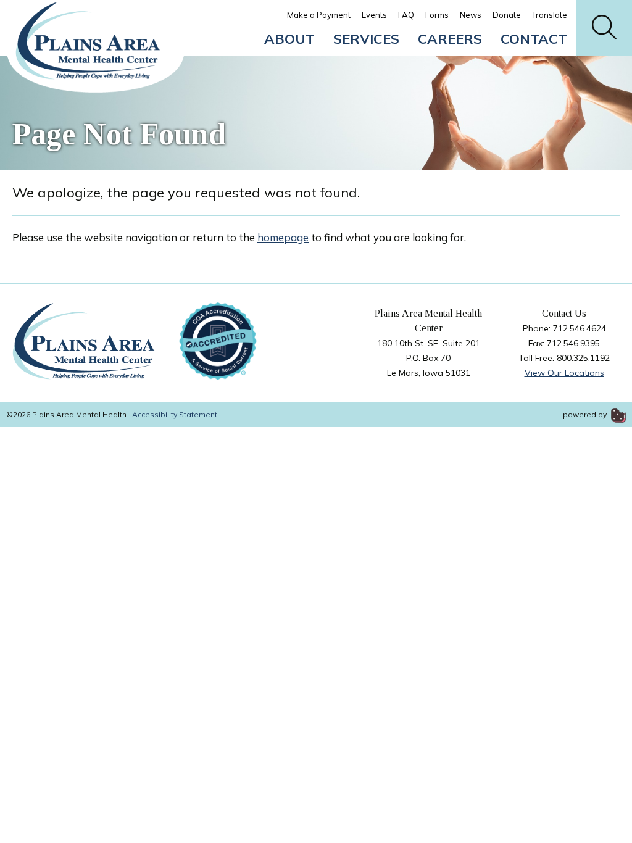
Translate (549, 15)
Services (366, 39)
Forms (437, 15)
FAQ (406, 15)
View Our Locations (564, 372)
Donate (507, 15)
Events (374, 15)
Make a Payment (319, 15)
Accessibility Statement (174, 414)
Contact (534, 39)
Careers (450, 39)
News (470, 15)
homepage (283, 237)
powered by (586, 414)
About (289, 39)
